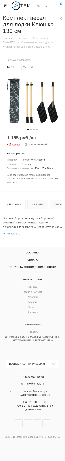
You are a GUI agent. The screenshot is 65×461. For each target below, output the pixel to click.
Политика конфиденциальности (32, 267)
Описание (14, 204)
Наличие (38, 204)
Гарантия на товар (32, 292)
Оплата (32, 260)
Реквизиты (32, 331)
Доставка (32, 252)
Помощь (32, 286)
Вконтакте (19, 423)
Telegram (28, 423)
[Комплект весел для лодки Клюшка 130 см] (32, 101)
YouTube (37, 423)
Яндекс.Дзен (46, 423)
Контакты (32, 312)
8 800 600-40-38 (33, 376)
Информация (32, 279)
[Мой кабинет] (52, 5)
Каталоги (33, 297)
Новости (32, 307)
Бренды (32, 302)
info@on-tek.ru (35, 383)
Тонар (10, 67)
